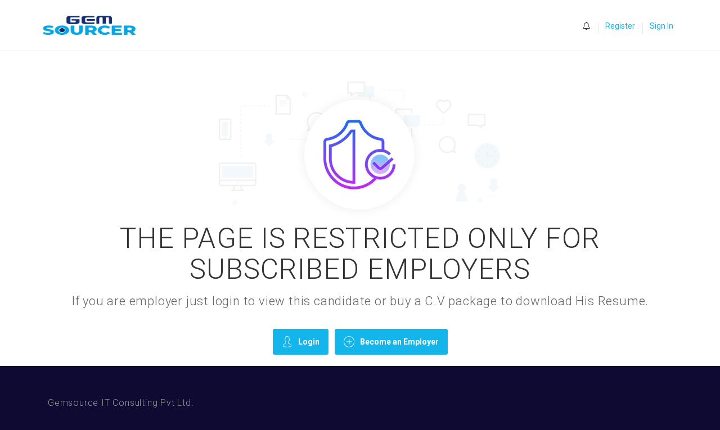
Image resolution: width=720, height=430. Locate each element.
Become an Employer (399, 341)
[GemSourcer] (94, 26)
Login (309, 341)
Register (620, 25)
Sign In (661, 25)
